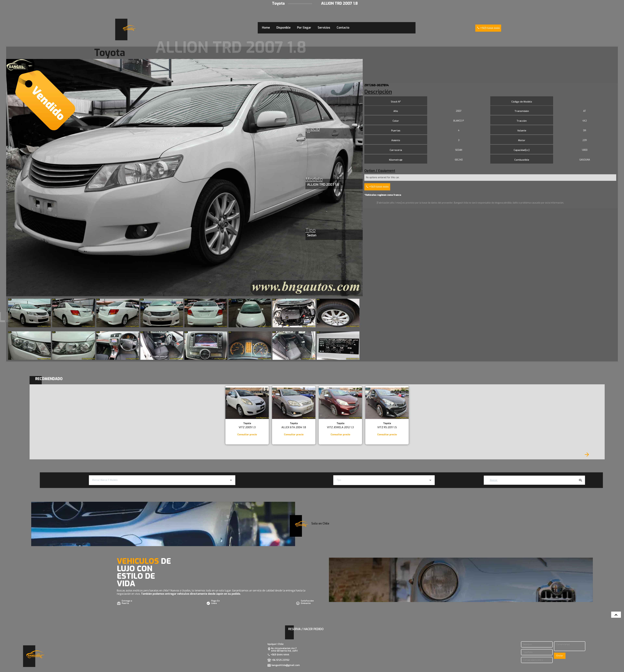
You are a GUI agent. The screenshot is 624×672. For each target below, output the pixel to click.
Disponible (283, 28)
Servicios (324, 28)
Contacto (343, 28)
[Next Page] (587, 454)
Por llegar (304, 28)
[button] (162, 480)
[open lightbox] (29, 313)
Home (266, 28)
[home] (129, 28)
